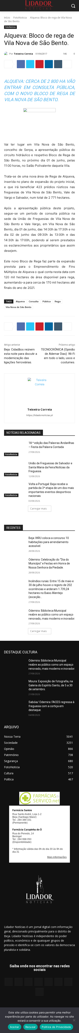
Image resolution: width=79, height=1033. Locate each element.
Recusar (30, 1027)
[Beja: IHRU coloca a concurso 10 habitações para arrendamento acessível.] (14, 543)
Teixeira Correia (23, 53)
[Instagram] (18, 982)
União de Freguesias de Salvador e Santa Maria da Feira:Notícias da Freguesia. (50, 467)
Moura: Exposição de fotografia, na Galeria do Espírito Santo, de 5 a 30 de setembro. (51, 685)
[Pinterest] (39, 64)
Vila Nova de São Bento (18, 307)
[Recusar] (74, 1020)
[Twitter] (30, 64)
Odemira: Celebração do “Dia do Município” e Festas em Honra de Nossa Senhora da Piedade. (49, 563)
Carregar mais (38, 508)
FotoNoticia (20, 17)
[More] (67, 64)
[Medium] (38, 982)
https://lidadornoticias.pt (39, 415)
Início (7, 17)
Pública (47, 301)
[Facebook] (21, 64)
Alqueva (20, 301)
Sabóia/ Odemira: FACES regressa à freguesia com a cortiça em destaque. (51, 706)
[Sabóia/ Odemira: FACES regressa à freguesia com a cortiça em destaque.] (14, 707)
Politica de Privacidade (56, 1027)
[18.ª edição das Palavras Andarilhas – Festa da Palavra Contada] (14, 448)
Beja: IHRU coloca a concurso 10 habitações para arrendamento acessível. (49, 542)
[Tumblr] (58, 64)
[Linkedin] (49, 64)
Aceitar (14, 1027)
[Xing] (39, 992)
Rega (58, 301)
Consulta (33, 301)
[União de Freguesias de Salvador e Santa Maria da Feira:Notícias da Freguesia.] (14, 469)
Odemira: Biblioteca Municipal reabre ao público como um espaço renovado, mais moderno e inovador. (52, 614)
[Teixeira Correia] (6, 54)
